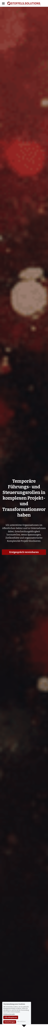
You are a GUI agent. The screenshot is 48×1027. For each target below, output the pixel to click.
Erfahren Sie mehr (9, 1014)
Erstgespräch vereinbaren (24, 552)
